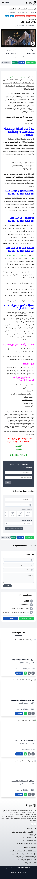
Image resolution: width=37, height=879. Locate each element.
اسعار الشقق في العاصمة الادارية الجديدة (22, 851)
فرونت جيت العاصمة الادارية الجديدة (15, 77)
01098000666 (28, 838)
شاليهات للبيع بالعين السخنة (27, 859)
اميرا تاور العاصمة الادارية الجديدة (23, 781)
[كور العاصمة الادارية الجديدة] (18, 729)
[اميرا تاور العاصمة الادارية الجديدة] (18, 769)
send (7, 482)
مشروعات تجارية (19, 16)
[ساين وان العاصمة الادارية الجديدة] (18, 688)
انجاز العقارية (9, 868)
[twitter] (32, 824)
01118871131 (18, 454)
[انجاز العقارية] (22, 3)
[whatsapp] (25, 673)
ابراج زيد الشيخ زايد (30, 862)
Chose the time (27, 520)
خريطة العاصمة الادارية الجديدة (26, 857)
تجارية (7, 16)
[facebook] (35, 824)
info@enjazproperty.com (25, 843)
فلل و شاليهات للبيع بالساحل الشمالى (24, 854)
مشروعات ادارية (30, 16)
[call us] (33, 673)
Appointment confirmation (14, 528)
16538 (31, 835)
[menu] (3, 2)
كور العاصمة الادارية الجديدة (25, 740)
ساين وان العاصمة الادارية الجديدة (23, 700)
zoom (18, 673)
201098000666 (28, 840)
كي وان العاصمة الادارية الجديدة (23, 659)
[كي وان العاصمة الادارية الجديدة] (18, 648)
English (7, 2)
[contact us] (29, 673)
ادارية (12, 16)
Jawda (23, 872)
